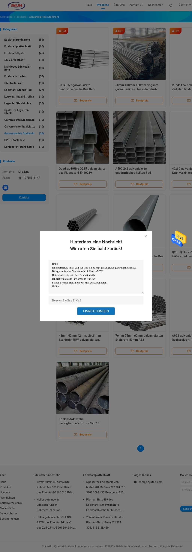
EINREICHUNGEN (96, 311)
